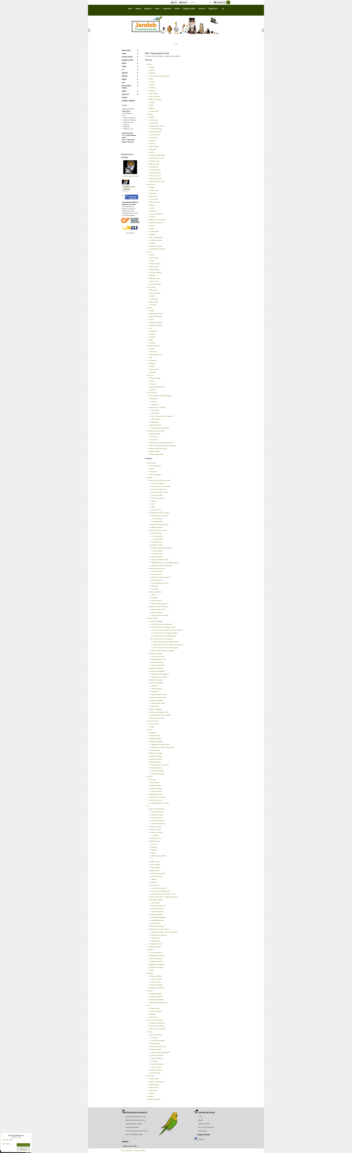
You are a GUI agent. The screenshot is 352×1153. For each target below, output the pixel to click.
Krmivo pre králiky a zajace (159, 492)
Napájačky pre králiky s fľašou (160, 744)
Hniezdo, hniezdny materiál (158, 697)
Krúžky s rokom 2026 (158, 656)
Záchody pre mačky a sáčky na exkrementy (164, 932)
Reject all (23, 1149)
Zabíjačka (152, 243)
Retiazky (153, 879)
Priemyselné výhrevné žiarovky (159, 606)
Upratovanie (153, 196)
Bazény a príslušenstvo (157, 1082)
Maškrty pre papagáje (156, 680)
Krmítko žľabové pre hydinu (158, 530)
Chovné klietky (156, 982)
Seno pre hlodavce (155, 952)
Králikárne (153, 733)
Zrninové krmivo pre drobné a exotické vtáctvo (167, 630)
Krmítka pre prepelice (156, 985)
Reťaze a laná (154, 281)
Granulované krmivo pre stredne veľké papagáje (168, 645)
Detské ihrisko (154, 1087)
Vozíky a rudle (154, 190)
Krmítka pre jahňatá (156, 1011)
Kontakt (200, 1120)
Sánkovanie (153, 1090)
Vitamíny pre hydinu (156, 592)
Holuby (150, 777)
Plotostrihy (153, 372)
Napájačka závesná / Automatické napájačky (165, 562)
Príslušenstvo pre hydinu (157, 568)
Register (184, 2)
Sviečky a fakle (154, 231)
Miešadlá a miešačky (156, 322)
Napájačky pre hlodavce (157, 964)
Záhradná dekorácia (156, 179)
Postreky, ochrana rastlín (157, 181)
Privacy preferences (127, 1150)
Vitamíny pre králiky (156, 756)
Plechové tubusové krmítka (159, 524)
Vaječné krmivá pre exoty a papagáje (162, 650)
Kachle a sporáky (155, 293)
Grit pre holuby (154, 782)
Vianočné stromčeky (156, 1035)
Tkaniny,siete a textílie (156, 158)
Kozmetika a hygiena (156, 900)
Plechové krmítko (156, 542)
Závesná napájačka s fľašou (160, 560)
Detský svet (151, 1076)
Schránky (152, 217)
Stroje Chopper (156, 419)
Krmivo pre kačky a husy (158, 489)
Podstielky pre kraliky (156, 753)
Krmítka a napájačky (156, 914)
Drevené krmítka (156, 791)
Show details (6, 1144)
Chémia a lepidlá (155, 96)
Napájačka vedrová (157, 557)
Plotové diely (155, 938)
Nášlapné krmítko (156, 527)
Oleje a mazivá (154, 369)
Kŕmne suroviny (156, 510)
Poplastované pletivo (158, 774)
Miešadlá (152, 275)
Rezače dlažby (154, 258)
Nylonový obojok (156, 876)
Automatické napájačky (158, 917)
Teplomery (153, 211)
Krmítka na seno (155, 1008)
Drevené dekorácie (157, 1058)
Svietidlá (152, 337)
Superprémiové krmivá (158, 823)
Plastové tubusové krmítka (159, 516)
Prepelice (150, 973)
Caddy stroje (155, 410)
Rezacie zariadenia (155, 425)
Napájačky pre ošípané (157, 999)
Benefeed (154, 598)
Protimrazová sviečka (131, 176)
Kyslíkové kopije (155, 451)
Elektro (176, 9)
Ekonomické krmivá (157, 812)
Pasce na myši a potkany (155, 1020)
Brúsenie (152, 70)
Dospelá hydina (158, 521)
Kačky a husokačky (155, 474)
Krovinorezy (153, 352)
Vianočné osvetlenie (156, 1070)
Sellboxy (150, 1096)
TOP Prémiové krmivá (158, 821)
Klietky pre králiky (155, 762)
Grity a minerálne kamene (159, 694)
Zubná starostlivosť (157, 908)
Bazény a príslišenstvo (156, 223)
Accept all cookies (23, 1145)
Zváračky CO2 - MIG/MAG (157, 407)
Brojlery (152, 469)
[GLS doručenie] (130, 227)
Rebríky (152, 187)
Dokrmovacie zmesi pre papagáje (161, 624)
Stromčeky (154, 1038)
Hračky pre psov (154, 885)
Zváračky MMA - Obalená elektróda (160, 396)
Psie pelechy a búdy (156, 944)
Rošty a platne (154, 302)
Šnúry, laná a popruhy (156, 214)
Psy (149, 806)
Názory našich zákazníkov (206, 1127)
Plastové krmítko (156, 533)
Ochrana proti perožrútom (159, 603)
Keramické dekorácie (157, 1064)
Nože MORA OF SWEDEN (157, 249)
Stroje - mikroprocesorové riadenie (162, 416)
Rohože (152, 228)
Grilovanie (153, 149)
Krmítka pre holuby (156, 788)
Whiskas (155, 835)
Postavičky (154, 1061)
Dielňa (130, 9)
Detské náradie (154, 1079)
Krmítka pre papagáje (156, 668)
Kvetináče (153, 140)
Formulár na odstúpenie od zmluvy (136, 1131)
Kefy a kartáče (154, 93)
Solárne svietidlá (155, 170)
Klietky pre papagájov (156, 700)
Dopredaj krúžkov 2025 (158, 659)
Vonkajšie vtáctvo (153, 721)
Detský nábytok (154, 1084)
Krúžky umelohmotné (158, 665)
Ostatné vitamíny (156, 601)
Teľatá (153, 507)
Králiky (150, 730)
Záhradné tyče (154, 123)
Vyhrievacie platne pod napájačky (161, 565)
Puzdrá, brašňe (154, 111)
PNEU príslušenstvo (156, 99)
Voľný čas (201, 9)
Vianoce (152, 225)
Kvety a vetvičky (156, 1067)
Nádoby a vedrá (154, 278)
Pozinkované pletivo (157, 771)
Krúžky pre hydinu (157, 571)
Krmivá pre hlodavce (156, 958)
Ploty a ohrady (154, 146)
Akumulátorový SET (156, 316)
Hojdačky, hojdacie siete (157, 387)
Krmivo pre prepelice (157, 498)
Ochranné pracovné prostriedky (159, 76)
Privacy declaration (140, 1150)
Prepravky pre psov (155, 947)
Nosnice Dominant (155, 466)
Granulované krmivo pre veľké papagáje (165, 647)
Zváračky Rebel (154, 422)
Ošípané (153, 501)
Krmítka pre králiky (155, 738)
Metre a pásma (154, 267)
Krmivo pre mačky (155, 829)
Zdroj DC (154, 401)
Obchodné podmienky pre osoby (136, 1116)
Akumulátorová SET (156, 354)
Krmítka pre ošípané (156, 996)
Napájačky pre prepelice (157, 988)
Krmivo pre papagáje (156, 621)
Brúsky (152, 319)
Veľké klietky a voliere (158, 703)
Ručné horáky (154, 437)
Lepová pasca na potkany (157, 1029)
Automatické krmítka (157, 920)
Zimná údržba (154, 199)
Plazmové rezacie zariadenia (160, 428)
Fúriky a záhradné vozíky (157, 155)
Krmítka (152, 727)
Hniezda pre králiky (156, 759)
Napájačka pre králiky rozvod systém (162, 747)
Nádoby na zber (154, 164)
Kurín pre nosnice (156, 574)
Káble (151, 340)
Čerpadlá (152, 363)
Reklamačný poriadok (132, 1127)
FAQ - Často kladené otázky (134, 1134)
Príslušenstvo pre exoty (157, 718)
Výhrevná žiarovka (157, 612)
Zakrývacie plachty (155, 132)
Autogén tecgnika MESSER (156, 431)
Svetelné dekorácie (157, 1055)
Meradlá (152, 102)
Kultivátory (153, 360)
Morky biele (153, 472)
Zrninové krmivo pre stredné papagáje (165, 633)
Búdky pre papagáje (156, 709)
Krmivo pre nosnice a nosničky (160, 486)
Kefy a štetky (153, 290)
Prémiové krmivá (156, 818)
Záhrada (137, 9)
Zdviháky (152, 88)
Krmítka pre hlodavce (156, 961)
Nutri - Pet (154, 844)
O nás (200, 1116)
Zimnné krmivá (154, 724)
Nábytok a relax (154, 161)
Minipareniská (154, 167)
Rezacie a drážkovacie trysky (158, 448)
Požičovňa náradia (204, 1124)
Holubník (152, 779)
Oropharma (154, 691)
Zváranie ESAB (212, 9)
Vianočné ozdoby (155, 1043)
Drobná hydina (157, 518)
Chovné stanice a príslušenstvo (159, 765)
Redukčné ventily (155, 434)
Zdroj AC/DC (155, 404)
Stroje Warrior (155, 413)
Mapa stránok (202, 1131)
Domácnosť (147, 9)
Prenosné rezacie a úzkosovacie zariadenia (163, 445)
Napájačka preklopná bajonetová (161, 548)
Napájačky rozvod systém (159, 677)
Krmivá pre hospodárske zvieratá (160, 480)
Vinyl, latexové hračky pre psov (161, 891)
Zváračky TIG (153, 398)
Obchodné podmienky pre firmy (135, 1120)
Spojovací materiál (155, 272)
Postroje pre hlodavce (156, 967)
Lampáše (152, 234)
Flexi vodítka (155, 867)
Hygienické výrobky (157, 911)
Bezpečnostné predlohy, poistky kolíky (161, 442)
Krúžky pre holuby (155, 785)
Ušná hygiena (155, 903)
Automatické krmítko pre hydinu (159, 513)
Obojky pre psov (155, 870)
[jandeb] (176, 34)
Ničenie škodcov (155, 202)
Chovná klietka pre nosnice (159, 583)
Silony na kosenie (155, 176)
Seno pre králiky (155, 750)
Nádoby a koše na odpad (157, 220)
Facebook (201, 1139)
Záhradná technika (189, 9)
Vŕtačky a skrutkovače (156, 313)
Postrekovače (154, 137)
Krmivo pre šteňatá (155, 826)
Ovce (149, 1005)
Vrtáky (151, 79)
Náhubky (154, 882)
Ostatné (152, 85)
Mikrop (153, 595)
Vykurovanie (167, 9)
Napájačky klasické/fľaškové (160, 674)
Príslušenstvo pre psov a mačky (159, 929)
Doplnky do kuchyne (156, 246)
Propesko (154, 850)
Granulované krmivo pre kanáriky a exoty (166, 642)
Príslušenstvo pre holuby (157, 797)
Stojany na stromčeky (158, 1040)
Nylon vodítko (155, 865)
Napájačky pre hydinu (156, 545)
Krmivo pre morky (156, 495)
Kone (153, 504)
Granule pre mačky (157, 832)
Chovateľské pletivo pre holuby (159, 803)
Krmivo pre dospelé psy (157, 809)
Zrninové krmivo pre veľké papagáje (164, 636)
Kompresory (153, 331)
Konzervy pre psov (155, 838)
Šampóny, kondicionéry (158, 906)
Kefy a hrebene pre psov (157, 926)
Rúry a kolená (154, 299)
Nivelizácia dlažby (155, 284)
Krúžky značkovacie (157, 662)
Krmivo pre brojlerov (157, 483)
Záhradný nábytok (155, 378)
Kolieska (152, 108)
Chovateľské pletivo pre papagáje (160, 715)
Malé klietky (155, 706)
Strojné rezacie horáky (156, 454)
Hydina (150, 477)
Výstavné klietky (156, 979)
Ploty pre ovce (154, 1017)
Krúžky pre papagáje (156, 653)
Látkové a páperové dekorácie (160, 1052)
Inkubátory (154, 586)
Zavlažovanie (154, 120)
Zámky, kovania (154, 269)
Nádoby (152, 205)
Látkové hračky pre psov (158, 888)
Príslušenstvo (154, 440)
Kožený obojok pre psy (158, 873)
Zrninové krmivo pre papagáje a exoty (163, 627)
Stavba (157, 9)
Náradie (152, 67)
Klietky (152, 970)
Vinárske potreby (155, 135)
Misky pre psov (156, 923)
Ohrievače (153, 305)
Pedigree (154, 847)
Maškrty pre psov (155, 841)
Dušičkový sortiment (156, 240)
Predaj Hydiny (152, 463)
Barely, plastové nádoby (157, 126)
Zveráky (152, 82)
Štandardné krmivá (157, 815)
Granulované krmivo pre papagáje (162, 639)
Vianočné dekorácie (156, 1049)
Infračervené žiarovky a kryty (158, 1002)
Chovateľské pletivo (156, 768)
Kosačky (152, 366)
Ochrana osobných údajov (134, 1124)
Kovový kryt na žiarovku (158, 609)
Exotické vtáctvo (153, 618)
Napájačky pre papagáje (157, 671)
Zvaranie (152, 73)
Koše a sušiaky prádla (156, 237)
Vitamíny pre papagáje (156, 683)
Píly (151, 328)
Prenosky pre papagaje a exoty (159, 712)
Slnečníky (153, 390)
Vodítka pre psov (155, 862)
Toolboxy (152, 91)
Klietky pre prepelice (156, 976)
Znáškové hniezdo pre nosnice (160, 577)
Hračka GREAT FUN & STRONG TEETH (163, 894)
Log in (174, 2)
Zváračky (152, 334)
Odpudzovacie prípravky (158, 935)
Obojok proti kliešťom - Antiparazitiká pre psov (164, 897)
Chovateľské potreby (156, 129)
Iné (152, 859)
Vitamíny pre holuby (156, 800)
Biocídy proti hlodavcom (157, 1023)
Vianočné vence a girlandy (158, 1046)
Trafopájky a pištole (156, 325)
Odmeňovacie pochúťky (158, 856)
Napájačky (153, 1014)
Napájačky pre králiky (156, 741)
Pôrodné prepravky (155, 994)
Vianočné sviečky (155, 1073)
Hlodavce (151, 950)
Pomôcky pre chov (157, 580)
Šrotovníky (154, 589)
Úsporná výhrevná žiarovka (159, 615)
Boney (153, 853)
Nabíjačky (153, 343)
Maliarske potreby (155, 264)
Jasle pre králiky (154, 735)
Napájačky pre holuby (156, 794)
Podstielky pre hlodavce (157, 955)
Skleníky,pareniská (155, 173)
